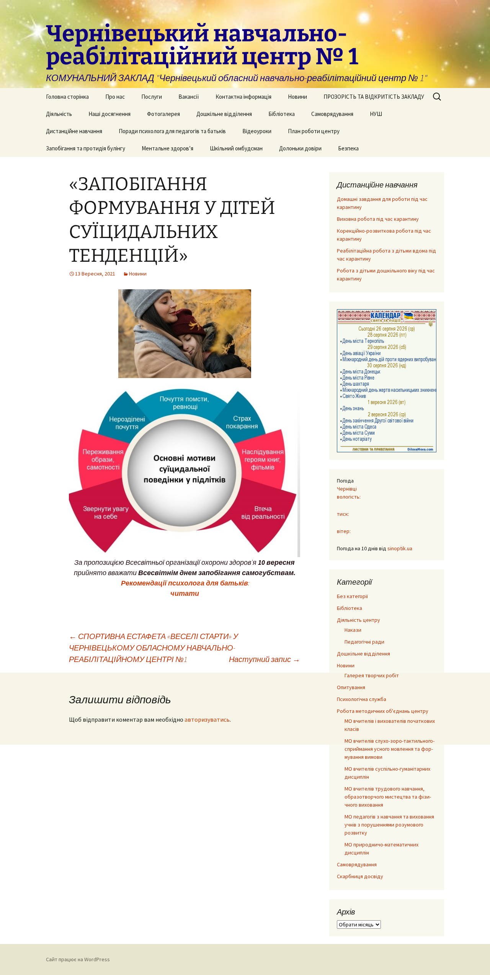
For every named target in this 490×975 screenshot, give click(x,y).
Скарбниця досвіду (360, 876)
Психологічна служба (361, 699)
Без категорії (352, 596)
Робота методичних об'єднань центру (382, 711)
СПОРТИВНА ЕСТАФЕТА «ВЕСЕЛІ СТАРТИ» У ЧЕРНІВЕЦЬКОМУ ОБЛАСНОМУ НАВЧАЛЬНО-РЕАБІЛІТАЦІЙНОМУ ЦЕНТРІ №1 (153, 647)
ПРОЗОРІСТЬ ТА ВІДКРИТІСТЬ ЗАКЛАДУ (373, 96)
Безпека (348, 148)
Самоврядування (332, 113)
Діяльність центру (358, 619)
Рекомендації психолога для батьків (183, 583)
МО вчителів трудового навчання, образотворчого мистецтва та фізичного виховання (388, 796)
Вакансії (188, 96)
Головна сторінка (67, 96)
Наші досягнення (109, 113)
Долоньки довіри (300, 148)
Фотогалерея (163, 113)
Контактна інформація (243, 96)
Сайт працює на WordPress (78, 959)
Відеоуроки (256, 131)
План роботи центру (314, 131)
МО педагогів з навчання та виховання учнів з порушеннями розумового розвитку (389, 824)
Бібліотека (281, 113)
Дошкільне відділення (224, 113)
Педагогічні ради (364, 641)
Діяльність (59, 113)
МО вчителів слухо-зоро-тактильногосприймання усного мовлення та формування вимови (389, 748)
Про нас (115, 96)
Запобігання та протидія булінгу (85, 148)
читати (184, 593)
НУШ (376, 113)
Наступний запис (264, 659)
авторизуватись (207, 719)
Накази (353, 629)
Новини (297, 96)
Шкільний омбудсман (236, 148)
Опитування (351, 687)
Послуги (151, 96)
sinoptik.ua (399, 548)
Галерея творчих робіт (372, 675)
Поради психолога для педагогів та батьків (172, 131)
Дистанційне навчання (74, 131)
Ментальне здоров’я (167, 148)
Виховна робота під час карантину (378, 218)
